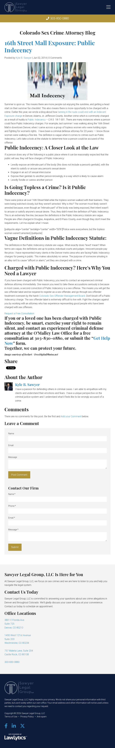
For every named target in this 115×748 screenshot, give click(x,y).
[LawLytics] (15, 737)
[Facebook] (5, 726)
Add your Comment (71, 416)
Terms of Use (10, 716)
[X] (22, 726)
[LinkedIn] (14, 726)
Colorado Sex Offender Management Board (62, 295)
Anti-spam (42, 716)
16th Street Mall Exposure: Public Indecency (49, 46)
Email (10, 445)
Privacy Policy (27, 716)
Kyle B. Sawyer (24, 57)
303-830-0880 (59, 18)
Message (12, 457)
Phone (12, 506)
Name (11, 433)
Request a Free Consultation (19, 313)
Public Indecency (37, 119)
